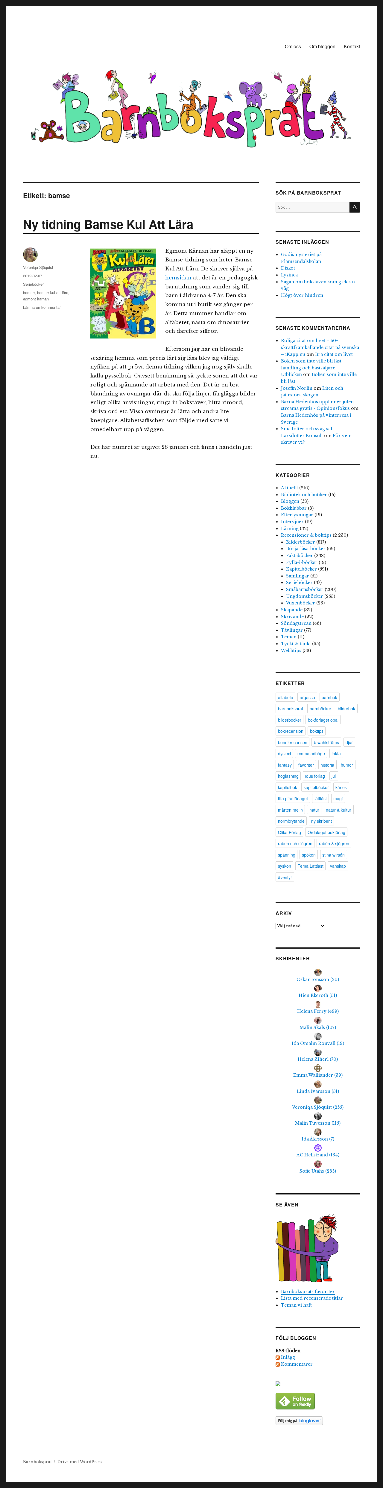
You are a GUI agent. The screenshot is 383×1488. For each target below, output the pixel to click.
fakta (336, 753)
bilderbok (346, 708)
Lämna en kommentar (42, 307)
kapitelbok (287, 787)
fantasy (285, 765)
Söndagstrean (296, 623)
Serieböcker (33, 284)
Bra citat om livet (334, 354)
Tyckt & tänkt (296, 643)
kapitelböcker (316, 787)
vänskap (338, 866)
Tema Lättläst (310, 866)
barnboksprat (290, 708)
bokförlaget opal (323, 720)
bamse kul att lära (52, 292)
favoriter (306, 765)
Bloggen (290, 501)
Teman (289, 637)
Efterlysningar (297, 514)
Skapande (292, 610)
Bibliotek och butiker (304, 494)
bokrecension (290, 731)
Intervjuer (292, 521)
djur (349, 742)
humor (347, 765)
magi (338, 798)
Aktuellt (289, 488)
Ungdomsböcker (304, 596)
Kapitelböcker (301, 569)
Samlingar (297, 576)
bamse (29, 292)
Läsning (290, 528)
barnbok (329, 697)
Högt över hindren (302, 295)
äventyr (285, 877)
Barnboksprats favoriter (308, 1291)
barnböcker (320, 708)
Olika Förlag (289, 832)
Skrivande (292, 616)
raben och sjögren (295, 843)
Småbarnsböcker (304, 589)
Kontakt (352, 46)
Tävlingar (292, 630)
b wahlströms (326, 742)
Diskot (288, 268)
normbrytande (291, 821)
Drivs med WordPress (79, 1461)
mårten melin (290, 810)
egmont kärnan (36, 299)
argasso (307, 697)
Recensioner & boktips (306, 535)
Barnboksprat (37, 1461)
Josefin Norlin (296, 388)
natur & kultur (338, 810)
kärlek (341, 787)
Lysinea (289, 275)
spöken (309, 855)
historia (327, 765)
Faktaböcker (299, 555)
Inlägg (288, 1357)
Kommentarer (297, 1364)
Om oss (293, 46)
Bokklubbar (294, 508)
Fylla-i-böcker (301, 562)
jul (334, 776)
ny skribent (321, 821)
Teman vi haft (296, 1305)
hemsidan (178, 278)
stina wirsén (333, 855)
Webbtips (291, 650)
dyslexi (284, 753)
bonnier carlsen (292, 742)
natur (314, 810)
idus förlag (315, 776)
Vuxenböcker (300, 603)
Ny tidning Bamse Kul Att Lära (108, 223)
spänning (286, 855)
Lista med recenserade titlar (312, 1298)
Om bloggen (322, 46)
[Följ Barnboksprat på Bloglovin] (318, 1420)
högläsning (288, 776)
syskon (284, 866)
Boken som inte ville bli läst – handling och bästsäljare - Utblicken (313, 367)
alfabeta (285, 697)
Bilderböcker (300, 542)
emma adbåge (311, 753)
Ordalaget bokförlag (326, 832)
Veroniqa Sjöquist (38, 267)
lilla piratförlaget (293, 798)
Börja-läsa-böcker (306, 548)
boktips (316, 731)
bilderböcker (289, 720)
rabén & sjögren (334, 843)
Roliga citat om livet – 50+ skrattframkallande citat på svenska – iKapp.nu (320, 347)
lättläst (320, 798)
